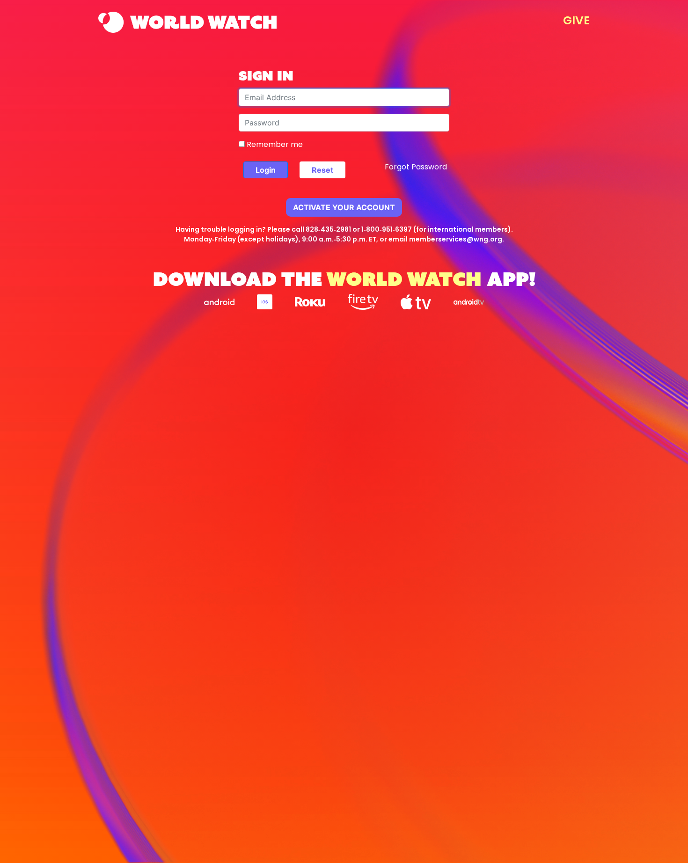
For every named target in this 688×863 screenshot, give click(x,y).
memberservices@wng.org (455, 239)
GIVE (576, 20)
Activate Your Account (344, 207)
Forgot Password (416, 166)
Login (266, 170)
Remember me (274, 144)
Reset (322, 170)
